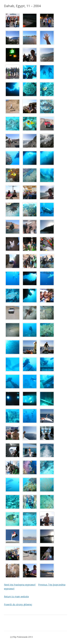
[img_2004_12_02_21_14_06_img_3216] (12, 329)
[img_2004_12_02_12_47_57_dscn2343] (12, 312)
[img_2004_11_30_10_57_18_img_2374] (29, 89)
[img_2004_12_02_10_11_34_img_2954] (46, 261)
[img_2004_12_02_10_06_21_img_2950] (29, 261)
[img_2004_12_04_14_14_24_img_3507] (12, 519)
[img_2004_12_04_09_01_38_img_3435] (29, 415)
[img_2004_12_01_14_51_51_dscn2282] (46, 226)
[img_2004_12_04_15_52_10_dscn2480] (12, 553)
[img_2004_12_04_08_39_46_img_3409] (46, 364)
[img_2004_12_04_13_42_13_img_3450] (29, 467)
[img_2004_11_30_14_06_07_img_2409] (29, 123)
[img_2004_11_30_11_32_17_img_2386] (12, 106)
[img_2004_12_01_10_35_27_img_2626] (29, 158)
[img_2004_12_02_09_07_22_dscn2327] (12, 261)
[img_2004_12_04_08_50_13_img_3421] (12, 398)
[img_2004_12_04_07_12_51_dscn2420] (46, 347)
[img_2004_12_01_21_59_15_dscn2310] (46, 244)
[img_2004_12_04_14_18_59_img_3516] (29, 519)
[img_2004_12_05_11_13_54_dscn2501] (29, 553)
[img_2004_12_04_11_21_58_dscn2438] (29, 433)
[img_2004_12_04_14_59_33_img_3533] (46, 519)
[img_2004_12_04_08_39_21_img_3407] (29, 364)
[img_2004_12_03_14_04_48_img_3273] (46, 329)
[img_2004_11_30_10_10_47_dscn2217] (29, 54)
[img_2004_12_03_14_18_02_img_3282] (12, 347)
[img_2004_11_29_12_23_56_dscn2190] (46, 37)
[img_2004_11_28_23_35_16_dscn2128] (29, 20)
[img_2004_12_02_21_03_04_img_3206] (46, 312)
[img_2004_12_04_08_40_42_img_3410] (12, 381)
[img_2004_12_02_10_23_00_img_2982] (29, 295)
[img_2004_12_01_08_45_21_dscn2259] (12, 140)
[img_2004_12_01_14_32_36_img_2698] (12, 226)
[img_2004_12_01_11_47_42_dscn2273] (12, 192)
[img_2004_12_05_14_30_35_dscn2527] (29, 570)
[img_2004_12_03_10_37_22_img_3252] (29, 329)
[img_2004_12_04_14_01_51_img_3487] (46, 484)
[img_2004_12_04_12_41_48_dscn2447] (29, 450)
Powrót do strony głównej (18, 604)
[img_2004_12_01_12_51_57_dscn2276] (46, 192)
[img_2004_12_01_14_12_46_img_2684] (46, 209)
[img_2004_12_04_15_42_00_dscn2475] (46, 536)
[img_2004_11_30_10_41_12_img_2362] (29, 72)
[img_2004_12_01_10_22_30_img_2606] (12, 158)
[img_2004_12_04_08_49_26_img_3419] (46, 381)
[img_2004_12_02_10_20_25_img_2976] (46, 278)
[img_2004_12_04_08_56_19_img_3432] (12, 415)
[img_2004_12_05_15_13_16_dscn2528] (46, 570)
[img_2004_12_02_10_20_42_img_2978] (12, 295)
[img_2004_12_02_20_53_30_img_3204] (29, 312)
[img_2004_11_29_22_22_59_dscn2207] (12, 54)
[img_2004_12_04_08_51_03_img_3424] (29, 398)
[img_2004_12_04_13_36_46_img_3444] (12, 467)
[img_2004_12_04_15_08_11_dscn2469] (12, 536)
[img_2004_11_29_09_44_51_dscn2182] (12, 37)
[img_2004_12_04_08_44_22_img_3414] (29, 381)
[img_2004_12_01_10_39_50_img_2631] (12, 175)
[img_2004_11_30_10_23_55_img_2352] (12, 72)
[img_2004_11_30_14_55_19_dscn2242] (46, 123)
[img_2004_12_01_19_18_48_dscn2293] (12, 244)
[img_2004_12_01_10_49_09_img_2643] (29, 175)
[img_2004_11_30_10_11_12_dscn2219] (46, 54)
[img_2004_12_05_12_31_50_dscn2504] (46, 553)
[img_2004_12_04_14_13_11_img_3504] (46, 501)
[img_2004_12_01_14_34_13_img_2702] (29, 226)
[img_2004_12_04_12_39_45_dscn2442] (46, 433)
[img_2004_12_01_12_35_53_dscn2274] (29, 192)
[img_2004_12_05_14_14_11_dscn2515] (12, 570)
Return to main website (16, 596)
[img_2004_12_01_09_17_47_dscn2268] (46, 140)
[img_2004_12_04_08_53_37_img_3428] (46, 398)
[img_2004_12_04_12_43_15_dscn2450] (46, 450)
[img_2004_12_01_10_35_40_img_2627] (46, 158)
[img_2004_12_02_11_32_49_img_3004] (46, 295)
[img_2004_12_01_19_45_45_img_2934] (29, 244)
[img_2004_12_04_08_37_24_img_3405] (12, 364)
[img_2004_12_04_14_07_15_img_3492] (12, 501)
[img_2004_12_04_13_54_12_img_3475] (29, 484)
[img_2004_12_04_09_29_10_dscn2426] (46, 415)
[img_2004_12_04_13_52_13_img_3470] (12, 484)
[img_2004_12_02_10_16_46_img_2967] (12, 278)
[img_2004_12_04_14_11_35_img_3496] (29, 501)
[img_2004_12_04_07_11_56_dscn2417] (29, 347)
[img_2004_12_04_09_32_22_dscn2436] (12, 433)
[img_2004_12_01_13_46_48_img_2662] (12, 209)
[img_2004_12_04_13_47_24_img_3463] (46, 467)
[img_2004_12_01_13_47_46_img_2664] (29, 209)
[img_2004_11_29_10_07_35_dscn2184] (29, 37)
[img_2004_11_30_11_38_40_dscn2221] (29, 106)
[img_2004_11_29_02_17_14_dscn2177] (46, 20)
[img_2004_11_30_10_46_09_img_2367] (46, 72)
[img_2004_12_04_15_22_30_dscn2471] (29, 536)
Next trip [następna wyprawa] (20, 584)
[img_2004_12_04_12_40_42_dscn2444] (12, 450)
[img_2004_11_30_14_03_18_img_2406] (12, 123)
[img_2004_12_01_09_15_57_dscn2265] (29, 140)
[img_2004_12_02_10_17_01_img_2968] (29, 278)
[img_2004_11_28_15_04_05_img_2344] (12, 20)
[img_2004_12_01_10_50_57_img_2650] (46, 175)
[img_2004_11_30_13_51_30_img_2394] (46, 106)
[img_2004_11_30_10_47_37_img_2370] (12, 89)
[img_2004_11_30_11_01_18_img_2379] (46, 89)
